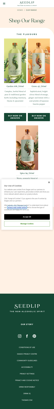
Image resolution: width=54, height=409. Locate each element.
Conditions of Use (27, 347)
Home (20, 10)
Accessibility (27, 367)
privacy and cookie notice (17, 207)
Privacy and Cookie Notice (27, 380)
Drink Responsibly (27, 387)
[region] (27, 204)
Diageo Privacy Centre (27, 354)
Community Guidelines (27, 361)
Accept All (27, 217)
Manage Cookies (27, 224)
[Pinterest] (34, 336)
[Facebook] (27, 336)
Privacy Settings (27, 374)
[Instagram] (19, 336)
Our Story (27, 324)
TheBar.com (27, 400)
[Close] (49, 182)
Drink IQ (27, 393)
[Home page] (27, 3)
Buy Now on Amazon (15, 117)
